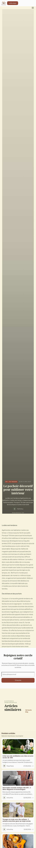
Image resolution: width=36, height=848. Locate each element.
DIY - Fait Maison (11, 481)
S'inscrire (18, 680)
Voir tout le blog (28, 711)
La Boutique (12, 3)
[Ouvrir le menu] (33, 7)
